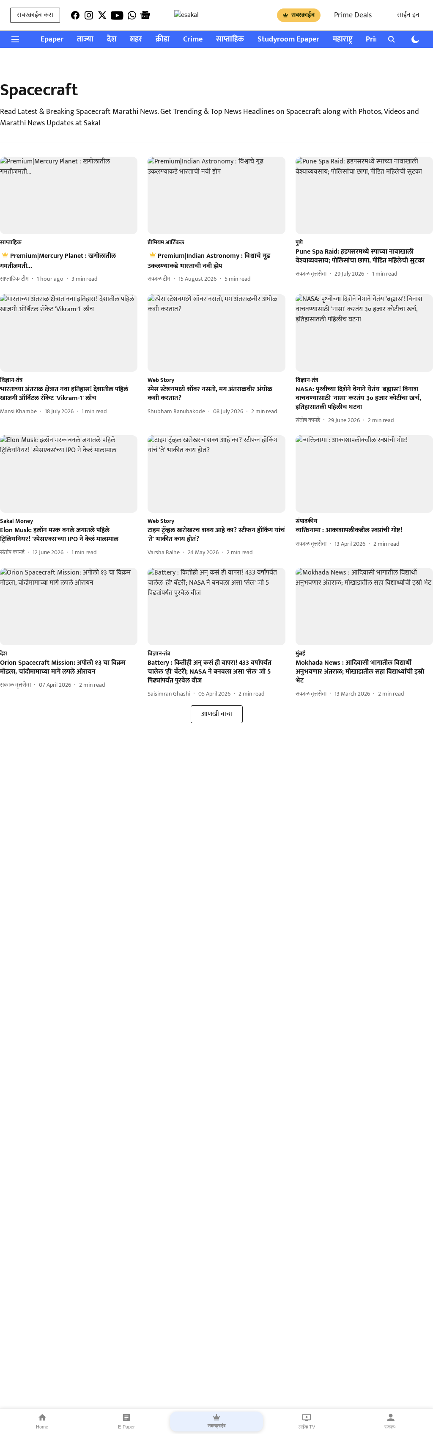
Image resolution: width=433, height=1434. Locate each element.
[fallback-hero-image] (68, 195)
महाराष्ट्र (342, 39)
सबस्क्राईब (303, 15)
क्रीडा (163, 39)
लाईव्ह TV (307, 1426)
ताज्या (85, 39)
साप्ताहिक (230, 39)
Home (42, 1426)
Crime (193, 39)
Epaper (52, 39)
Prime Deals (353, 15)
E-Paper (126, 1426)
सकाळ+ (390, 1426)
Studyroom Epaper (288, 39)
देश (111, 39)
